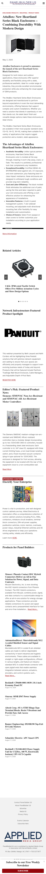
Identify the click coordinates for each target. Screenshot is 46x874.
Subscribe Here (23, 823)
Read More (7, 469)
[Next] (40, 277)
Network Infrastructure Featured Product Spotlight (21, 312)
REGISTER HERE (9, 380)
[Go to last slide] (6, 277)
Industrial (23, 13)
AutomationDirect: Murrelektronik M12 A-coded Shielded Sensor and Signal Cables (23, 643)
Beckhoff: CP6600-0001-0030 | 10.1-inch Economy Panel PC (23, 684)
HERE (14, 538)
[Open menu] (43, 3)
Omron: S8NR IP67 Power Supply (20, 696)
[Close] (44, 861)
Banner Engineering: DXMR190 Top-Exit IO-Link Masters (24, 725)
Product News (34, 13)
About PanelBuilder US (23, 805)
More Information (10, 234)
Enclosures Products (11, 13)
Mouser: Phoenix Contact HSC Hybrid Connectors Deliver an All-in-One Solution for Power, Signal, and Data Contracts (23, 578)
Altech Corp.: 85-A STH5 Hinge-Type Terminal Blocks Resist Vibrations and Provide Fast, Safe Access (23, 710)
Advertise (23, 808)
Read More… (33, 609)
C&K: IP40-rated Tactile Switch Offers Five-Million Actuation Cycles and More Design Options (22, 288)
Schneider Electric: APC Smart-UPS (22, 738)
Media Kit (23, 811)
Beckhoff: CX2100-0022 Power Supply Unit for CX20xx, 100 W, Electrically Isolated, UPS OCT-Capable (22, 752)
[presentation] (23, 268)
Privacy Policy (23, 814)
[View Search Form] (2, 3)
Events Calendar (23, 820)
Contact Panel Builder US (23, 802)
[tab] (18, 301)
